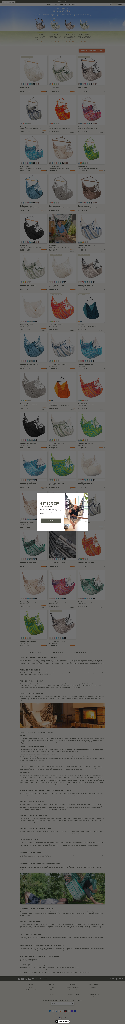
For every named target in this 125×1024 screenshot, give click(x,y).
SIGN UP (51, 521)
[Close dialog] (86, 495)
